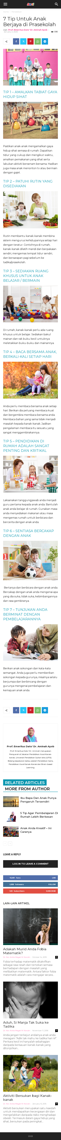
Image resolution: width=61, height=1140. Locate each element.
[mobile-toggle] (5, 4)
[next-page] (10, 844)
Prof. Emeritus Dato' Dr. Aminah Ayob (27, 30)
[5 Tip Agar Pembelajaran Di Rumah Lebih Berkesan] (11, 816)
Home (6, 12)
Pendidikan (17, 12)
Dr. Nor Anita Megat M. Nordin (16, 957)
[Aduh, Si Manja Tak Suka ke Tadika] (30, 1000)
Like (54, 878)
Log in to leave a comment (31, 863)
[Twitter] (23, 41)
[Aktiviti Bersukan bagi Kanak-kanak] (30, 1073)
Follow (52, 884)
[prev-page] (5, 844)
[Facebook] (16, 41)
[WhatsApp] (38, 41)
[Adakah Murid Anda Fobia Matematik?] (30, 926)
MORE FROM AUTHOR (27, 788)
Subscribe (51, 891)
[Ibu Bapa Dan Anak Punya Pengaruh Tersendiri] (11, 801)
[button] (56, 4)
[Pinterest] (30, 41)
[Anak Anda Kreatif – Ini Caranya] (11, 831)
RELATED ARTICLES (25, 782)
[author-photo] (30, 741)
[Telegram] (45, 41)
